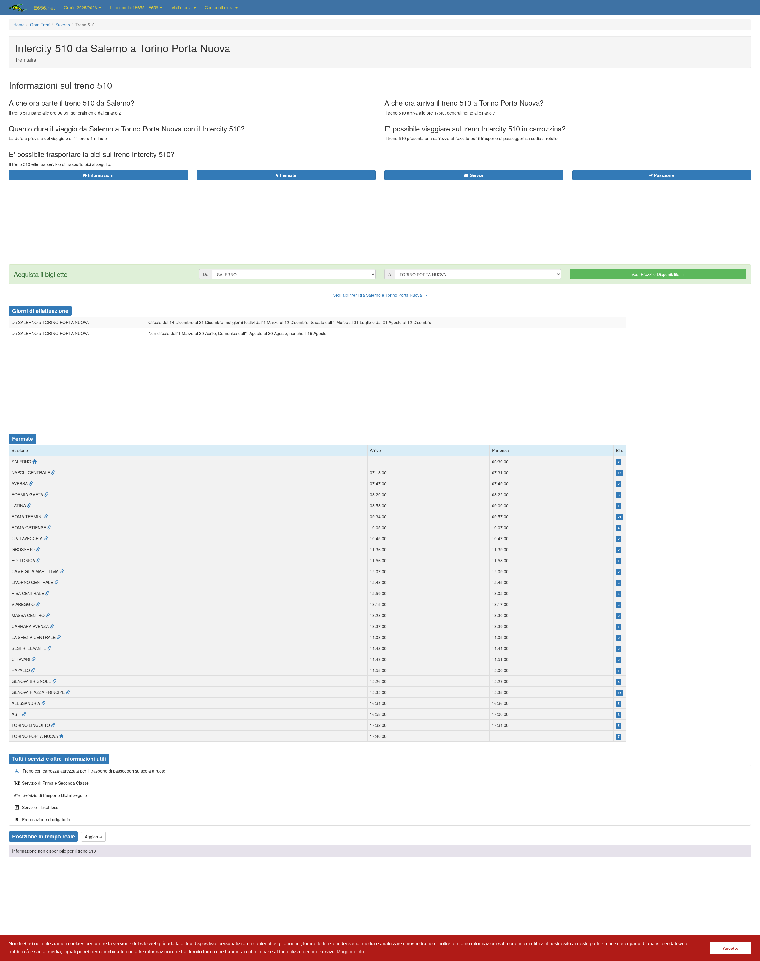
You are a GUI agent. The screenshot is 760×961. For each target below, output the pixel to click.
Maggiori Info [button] (350, 951)
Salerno (63, 25)
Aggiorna (93, 837)
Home (19, 25)
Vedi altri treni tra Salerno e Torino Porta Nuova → (380, 295)
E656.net (44, 7)
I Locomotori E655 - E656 (134, 7)
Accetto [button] (731, 948)
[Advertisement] (416, 219)
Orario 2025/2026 (81, 7)
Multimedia (182, 7)
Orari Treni (40, 25)
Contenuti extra (220, 7)
